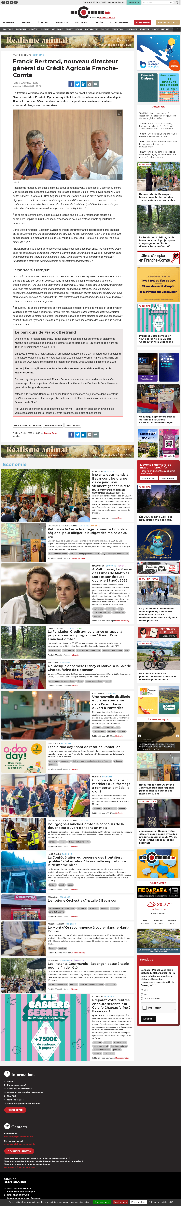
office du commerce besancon (91, 985)
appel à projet (54, 650)
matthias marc (119, 613)
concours (97, 809)
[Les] (23, 753)
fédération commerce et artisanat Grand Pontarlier (92, 761)
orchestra (114, 908)
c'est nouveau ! (99, 731)
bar (118, 728)
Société (122, 566)
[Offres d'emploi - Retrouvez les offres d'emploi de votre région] (158, 263)
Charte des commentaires (19, 1089)
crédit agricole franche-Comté (27, 425)
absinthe (97, 728)
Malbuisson (98, 566)
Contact (11, 1081)
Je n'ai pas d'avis (152, 998)
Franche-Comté (22, 55)
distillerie (111, 731)
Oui (145, 990)
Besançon (97, 471)
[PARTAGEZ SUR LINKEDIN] (83, 84)
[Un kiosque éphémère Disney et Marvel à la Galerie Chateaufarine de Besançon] (23, 673)
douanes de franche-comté (79, 842)
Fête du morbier (110, 809)
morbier (122, 809)
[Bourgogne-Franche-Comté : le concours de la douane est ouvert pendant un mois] (23, 831)
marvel (108, 681)
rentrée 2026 (109, 1053)
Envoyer (148, 1018)
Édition (94, 17)
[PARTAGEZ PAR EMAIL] (89, 84)
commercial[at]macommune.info (19, 1144)
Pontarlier (98, 693)
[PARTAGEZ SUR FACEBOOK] (71, 84)
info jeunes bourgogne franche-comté (84, 554)
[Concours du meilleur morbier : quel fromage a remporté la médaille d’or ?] (45, 787)
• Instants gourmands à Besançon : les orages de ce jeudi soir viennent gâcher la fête (157, 116)
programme (110, 985)
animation (97, 1043)
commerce (53, 761)
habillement (93, 908)
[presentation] (113, 177)
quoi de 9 (97, 1053)
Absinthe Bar (108, 728)
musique (73, 985)
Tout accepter (102, 1202)
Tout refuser (120, 1202)
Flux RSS (11, 1096)
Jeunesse (95, 526)
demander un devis (19, 1151)
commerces (65, 761)
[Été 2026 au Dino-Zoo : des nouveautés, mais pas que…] (158, 499)
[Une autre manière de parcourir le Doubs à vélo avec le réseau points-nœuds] (158, 655)
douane (62, 842)
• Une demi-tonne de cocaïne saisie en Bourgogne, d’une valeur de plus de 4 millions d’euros (157, 154)
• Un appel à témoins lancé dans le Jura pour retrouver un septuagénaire (158, 144)
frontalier (52, 885)
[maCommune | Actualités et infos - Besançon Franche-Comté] (90, 12)
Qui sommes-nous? (16, 1085)
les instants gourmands (58, 985)
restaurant (97, 616)
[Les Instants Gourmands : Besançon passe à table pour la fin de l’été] (23, 970)
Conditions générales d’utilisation (23, 1103)
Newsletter (15, 1110)
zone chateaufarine (56, 912)
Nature (81, 628)
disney (80, 681)
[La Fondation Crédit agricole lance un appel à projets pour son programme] (23, 638)
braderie (107, 1043)
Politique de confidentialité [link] (160, 1202)
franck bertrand (73, 425)
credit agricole (68, 650)
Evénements (77, 960)
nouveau (121, 731)
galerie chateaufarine (94, 681)
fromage (52, 948)
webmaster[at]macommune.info (19, 1167)
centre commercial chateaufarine (61, 681)
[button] (171, 2)
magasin (104, 908)
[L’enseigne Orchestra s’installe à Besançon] (23, 907)
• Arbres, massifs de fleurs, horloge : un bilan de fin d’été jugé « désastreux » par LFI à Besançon (156, 126)
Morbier (96, 777)
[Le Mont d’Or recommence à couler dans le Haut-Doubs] (23, 934)
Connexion (168, 478)
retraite (62, 885)
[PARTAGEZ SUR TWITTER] (77, 84)
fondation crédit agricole (112, 650)
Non (146, 994)
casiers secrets (120, 1043)
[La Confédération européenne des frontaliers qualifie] (23, 864)
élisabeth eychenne (53, 425)
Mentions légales (15, 1100)
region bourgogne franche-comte (115, 554)
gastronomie (98, 609)
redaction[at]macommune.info (18, 1136)
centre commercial (101, 1046)
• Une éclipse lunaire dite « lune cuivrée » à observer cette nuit (158, 135)
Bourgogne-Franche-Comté (62, 526)
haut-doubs (110, 609)
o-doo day (118, 761)
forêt (126, 650)
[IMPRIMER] (96, 84)
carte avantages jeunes (58, 554)
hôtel (120, 609)
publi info (116, 1050)
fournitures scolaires (119, 1046)
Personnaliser (138, 1202)
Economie (38, 55)
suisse (70, 885)
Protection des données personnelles (25, 1092)
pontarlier (53, 765)
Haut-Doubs (54, 854)
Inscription (148, 478)
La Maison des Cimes (102, 613)
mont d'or (62, 948)
